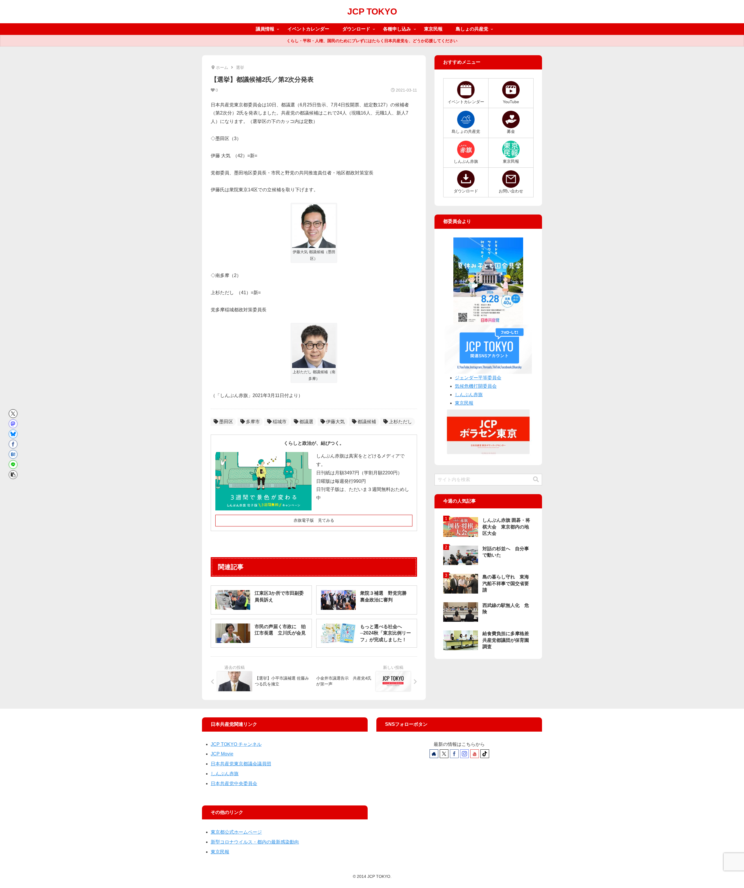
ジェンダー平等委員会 (478, 377)
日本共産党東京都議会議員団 (241, 763)
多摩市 (253, 421)
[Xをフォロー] (444, 753)
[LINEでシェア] (13, 464)
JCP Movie (222, 753)
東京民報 (464, 403)
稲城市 (280, 421)
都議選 (306, 421)
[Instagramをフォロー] (464, 753)
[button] (13, 474)
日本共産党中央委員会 (234, 783)
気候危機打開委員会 (476, 386)
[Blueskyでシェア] (13, 434)
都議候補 (366, 421)
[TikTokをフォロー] (484, 753)
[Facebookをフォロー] (454, 753)
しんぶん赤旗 (469, 394)
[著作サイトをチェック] (434, 753)
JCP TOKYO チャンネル (236, 744)
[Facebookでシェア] (13, 444)
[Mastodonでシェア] (13, 423)
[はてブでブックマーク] (13, 454)
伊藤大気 (335, 421)
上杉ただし (400, 421)
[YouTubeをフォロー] (474, 753)
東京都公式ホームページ (236, 832)
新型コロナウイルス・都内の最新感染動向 (255, 841)
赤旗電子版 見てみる (314, 520)
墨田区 (226, 421)
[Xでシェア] (13, 413)
